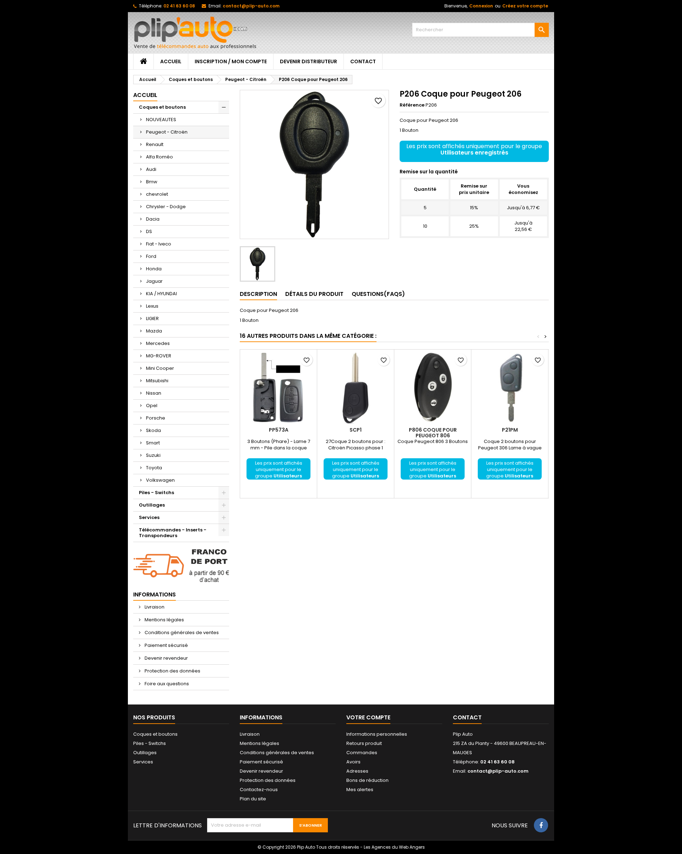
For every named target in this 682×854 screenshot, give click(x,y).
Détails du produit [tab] (314, 294)
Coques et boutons (162, 107)
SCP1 (356, 429)
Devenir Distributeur (308, 61)
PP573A (278, 429)
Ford (151, 256)
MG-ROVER (158, 355)
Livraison (154, 607)
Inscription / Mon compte (231, 61)
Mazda (154, 331)
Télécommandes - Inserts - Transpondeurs (172, 532)
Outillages (152, 505)
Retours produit (364, 743)
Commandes (361, 752)
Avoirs (353, 761)
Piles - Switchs (156, 492)
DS (149, 231)
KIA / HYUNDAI (161, 293)
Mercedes (158, 343)
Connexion (481, 6)
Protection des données (172, 670)
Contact (363, 61)
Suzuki (153, 455)
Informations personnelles (376, 734)
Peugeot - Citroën (167, 132)
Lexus (152, 306)
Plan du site (253, 798)
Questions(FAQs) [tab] (378, 294)
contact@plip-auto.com (251, 6)
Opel (151, 405)
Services (149, 517)
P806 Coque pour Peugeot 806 (433, 432)
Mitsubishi (157, 380)
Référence (412, 105)
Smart (153, 442)
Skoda (153, 430)
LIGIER (152, 318)
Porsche (155, 418)
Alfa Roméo (159, 156)
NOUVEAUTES (161, 119)
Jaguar (154, 281)
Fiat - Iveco (158, 243)
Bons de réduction (367, 780)
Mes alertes (359, 789)
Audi (151, 169)
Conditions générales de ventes (181, 632)
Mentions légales (164, 619)
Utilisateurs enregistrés (474, 152)
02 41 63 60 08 (179, 6)
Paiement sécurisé (166, 645)
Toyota (154, 467)
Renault (154, 144)
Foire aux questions (166, 683)
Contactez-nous (259, 789)
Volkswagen (160, 480)
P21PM (510, 429)
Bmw (151, 181)
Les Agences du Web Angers (394, 847)
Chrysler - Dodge (166, 206)
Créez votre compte (525, 6)
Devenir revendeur (166, 658)
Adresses (357, 771)
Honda (154, 268)
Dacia (152, 219)
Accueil (171, 61)
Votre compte (368, 717)
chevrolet (157, 194)
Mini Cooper (160, 368)
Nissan (153, 393)
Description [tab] (258, 294)
